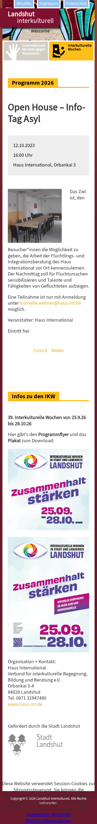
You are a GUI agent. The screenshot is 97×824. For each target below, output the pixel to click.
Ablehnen (61, 815)
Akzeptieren (38, 815)
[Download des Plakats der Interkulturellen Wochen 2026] (48, 651)
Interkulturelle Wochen (80, 47)
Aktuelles (24, 3)
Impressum (49, 3)
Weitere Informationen (48, 821)
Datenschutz (76, 3)
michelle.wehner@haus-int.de (50, 303)
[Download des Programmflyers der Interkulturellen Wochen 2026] (48, 529)
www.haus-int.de (25, 704)
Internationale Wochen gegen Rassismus (34, 49)
